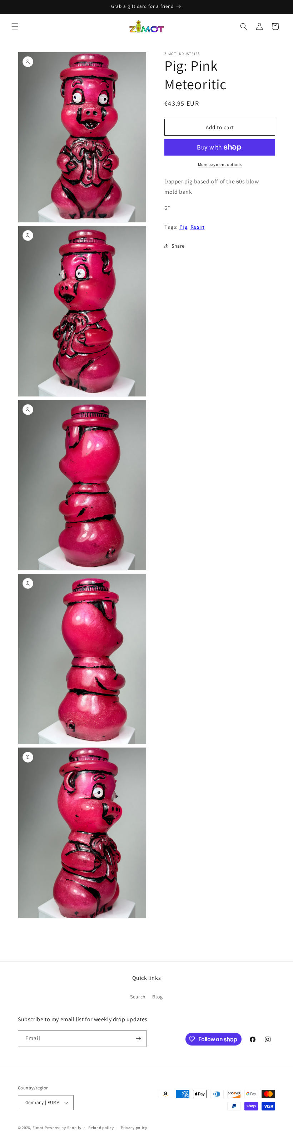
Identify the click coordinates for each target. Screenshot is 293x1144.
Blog (157, 996)
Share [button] (178, 246)
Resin (197, 227)
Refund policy (101, 1127)
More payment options (220, 164)
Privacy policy (134, 1127)
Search (138, 996)
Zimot (38, 1127)
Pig (183, 227)
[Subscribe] (138, 1038)
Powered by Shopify (63, 1127)
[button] (15, 26)
